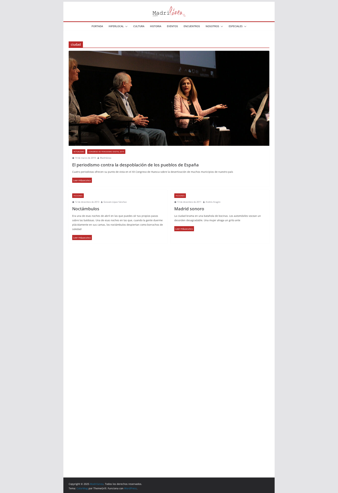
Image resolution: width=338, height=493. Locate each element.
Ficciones (78, 195)
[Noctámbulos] (82, 237)
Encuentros (192, 26)
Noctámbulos (85, 209)
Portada (97, 26)
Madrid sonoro (189, 209)
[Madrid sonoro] (184, 228)
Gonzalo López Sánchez (115, 201)
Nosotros (212, 26)
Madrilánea (105, 157)
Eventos (172, 26)
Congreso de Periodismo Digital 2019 (106, 151)
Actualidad (79, 151)
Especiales (236, 26)
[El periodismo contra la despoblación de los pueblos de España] (169, 98)
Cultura (138, 26)
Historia (155, 26)
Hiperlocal (116, 26)
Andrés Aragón (213, 201)
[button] (126, 26)
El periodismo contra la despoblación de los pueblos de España (135, 165)
